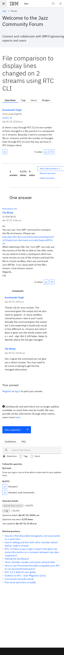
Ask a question (13, 429)
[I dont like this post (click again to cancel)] (52, 151)
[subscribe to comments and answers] (4, 492)
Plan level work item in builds (20, 582)
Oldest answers (47, 178)
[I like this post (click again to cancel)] (46, 151)
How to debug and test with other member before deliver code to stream (31, 544)
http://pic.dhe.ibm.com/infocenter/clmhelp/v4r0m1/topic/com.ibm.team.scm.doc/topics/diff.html (28, 240)
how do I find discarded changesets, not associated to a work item (32, 537)
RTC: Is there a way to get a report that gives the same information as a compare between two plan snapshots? (32, 552)
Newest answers (48, 173)
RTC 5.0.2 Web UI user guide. (20, 572)
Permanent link (9, 208)
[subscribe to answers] (4, 486)
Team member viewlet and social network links (30, 562)
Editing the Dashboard (17, 558)
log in (17, 391)
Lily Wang (7, 212)
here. (18, 417)
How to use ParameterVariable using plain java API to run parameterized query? (32, 567)
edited (5, 117)
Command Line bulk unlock (19, 578)
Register (6, 391)
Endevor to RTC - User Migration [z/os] (25, 575)
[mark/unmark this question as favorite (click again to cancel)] (4, 151)
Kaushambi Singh (11, 109)
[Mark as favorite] (4, 151)
